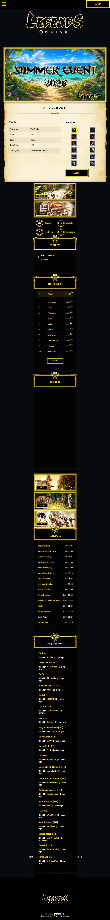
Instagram (70, 232)
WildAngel (52, 313)
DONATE (42, 524)
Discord (48, 223)
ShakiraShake (53, 341)
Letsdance (52, 302)
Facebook (49, 232)
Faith (50, 308)
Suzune (51, 346)
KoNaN (50, 330)
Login (98, 4)
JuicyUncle (52, 335)
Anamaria (52, 351)
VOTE (42, 506)
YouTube (69, 223)
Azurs (50, 319)
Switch (76, 173)
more (55, 361)
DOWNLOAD (42, 214)
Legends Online (47, 916)
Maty (50, 324)
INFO (42, 487)
